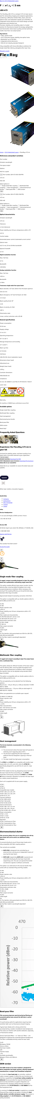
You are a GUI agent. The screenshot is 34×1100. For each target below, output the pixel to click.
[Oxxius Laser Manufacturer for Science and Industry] (1, 494)
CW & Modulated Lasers (12, 152)
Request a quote (4, 51)
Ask (2, 191)
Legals (5, 506)
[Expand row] (1, 174)
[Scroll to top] (0, 536)
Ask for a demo (4, 457)
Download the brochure (26, 461)
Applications (6, 501)
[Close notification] (1, 550)
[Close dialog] (1, 561)
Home (1, 152)
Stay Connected (7, 503)
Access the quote (5, 547)
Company (6, 499)
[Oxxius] (8, 5)
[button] (17, 184)
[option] (9, 186)
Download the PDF (15, 459)
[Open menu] (31, 5)
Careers (5, 505)
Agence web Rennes (5, 534)
